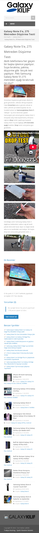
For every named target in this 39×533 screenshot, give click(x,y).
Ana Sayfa (7, 37)
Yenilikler (24, 383)
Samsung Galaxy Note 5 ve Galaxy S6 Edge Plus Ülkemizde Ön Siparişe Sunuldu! (18, 363)
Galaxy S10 (23, 381)
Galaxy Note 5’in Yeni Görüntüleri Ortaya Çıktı (20, 334)
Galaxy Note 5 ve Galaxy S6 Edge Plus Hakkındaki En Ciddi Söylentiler (17, 338)
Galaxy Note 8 (24, 491)
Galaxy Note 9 (24, 407)
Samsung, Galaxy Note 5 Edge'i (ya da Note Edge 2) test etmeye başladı (18, 347)
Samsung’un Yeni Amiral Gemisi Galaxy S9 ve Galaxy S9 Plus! (24, 416)
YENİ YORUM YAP (11, 317)
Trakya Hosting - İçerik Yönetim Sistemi (18, 530)
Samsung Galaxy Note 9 (22, 403)
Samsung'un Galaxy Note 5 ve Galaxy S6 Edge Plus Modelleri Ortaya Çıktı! (18, 331)
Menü (12, 24)
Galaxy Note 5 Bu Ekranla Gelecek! (17, 350)
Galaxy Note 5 (17, 37)
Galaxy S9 (14, 423)
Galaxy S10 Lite (11, 383)
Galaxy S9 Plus (21, 423)
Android (18, 383)
